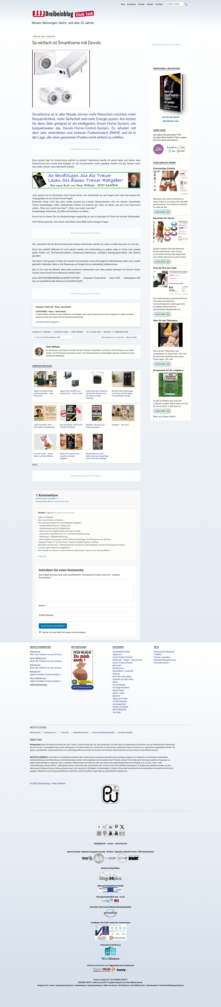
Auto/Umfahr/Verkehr (123, 657)
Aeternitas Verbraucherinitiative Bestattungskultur (110, 907)
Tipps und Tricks (120, 698)
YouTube (159, 4)
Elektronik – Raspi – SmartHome (127, 660)
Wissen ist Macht (120, 707)
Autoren (150, 4)
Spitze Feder (118, 690)
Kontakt (141, 4)
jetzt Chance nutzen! (82, 687)
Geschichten (118, 668)
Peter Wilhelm (53, 347)
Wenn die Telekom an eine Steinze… (46, 654)
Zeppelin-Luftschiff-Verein (126, 852)
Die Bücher (131, 4)
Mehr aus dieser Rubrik (164, 416)
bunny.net (130, 965)
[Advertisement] (86, 149)
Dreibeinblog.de (81, 985)
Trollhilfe (158, 654)
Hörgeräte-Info (42, 985)
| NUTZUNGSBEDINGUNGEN (101, 733)
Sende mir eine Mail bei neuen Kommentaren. (64, 632)
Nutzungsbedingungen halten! (59, 501)
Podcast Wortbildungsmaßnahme (171, 985)
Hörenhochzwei (152, 985)
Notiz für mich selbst (122, 676)
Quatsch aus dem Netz (123, 679)
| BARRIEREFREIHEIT (79, 733)
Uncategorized (119, 704)
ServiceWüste (119, 685)
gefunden (117, 665)
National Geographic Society (93, 852)
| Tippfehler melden (61, 332)
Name (42, 605)
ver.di (122, 897)
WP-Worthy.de (124, 985)
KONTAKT (64, 733)
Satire (115, 682)
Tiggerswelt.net (115, 965)
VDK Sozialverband (146, 852)
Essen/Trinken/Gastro (123, 663)
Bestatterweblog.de (95, 985)
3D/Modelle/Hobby (121, 652)
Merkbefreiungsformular (165, 660)
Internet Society (73, 852)
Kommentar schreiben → (47, 498)
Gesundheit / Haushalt (123, 671)
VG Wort (109, 852)
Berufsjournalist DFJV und (107, 897)
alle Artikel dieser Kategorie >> (48, 322)
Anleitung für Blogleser (164, 652)
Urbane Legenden (162, 657)
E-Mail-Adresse (46, 615)
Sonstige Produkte (121, 687)
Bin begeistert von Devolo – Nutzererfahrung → (120, 337)
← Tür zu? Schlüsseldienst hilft (47, 337)
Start (123, 4)
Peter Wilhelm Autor (137, 985)
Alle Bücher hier (171, 121)
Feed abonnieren (161, 663)
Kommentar (45, 577)
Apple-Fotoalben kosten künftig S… (46, 674)
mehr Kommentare (38, 685)
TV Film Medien (120, 701)
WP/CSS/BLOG (119, 710)
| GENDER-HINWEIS (124, 733)
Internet (116, 674)
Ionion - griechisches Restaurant (61, 985)
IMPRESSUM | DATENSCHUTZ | (45, 733)
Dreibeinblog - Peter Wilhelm (51, 783)
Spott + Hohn (119, 693)
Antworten (42, 556)
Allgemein (117, 654)
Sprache (116, 696)
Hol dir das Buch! (170, 117)
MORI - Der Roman (110, 985)
